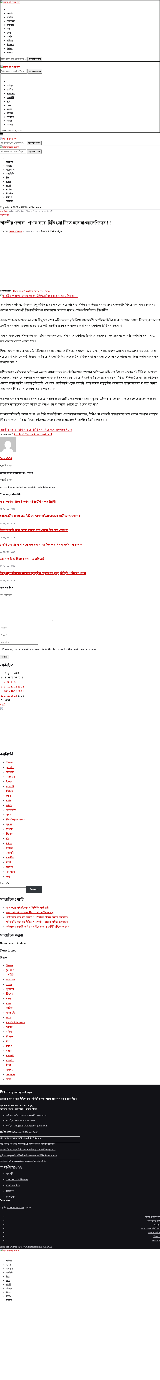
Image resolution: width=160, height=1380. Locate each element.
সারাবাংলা (11, 21)
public (10, 768)
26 (15, 696)
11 (12, 687)
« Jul (2, 705)
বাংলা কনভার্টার (154, 1232)
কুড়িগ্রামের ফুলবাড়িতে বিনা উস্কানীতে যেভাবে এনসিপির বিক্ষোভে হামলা (38, 927)
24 (8, 696)
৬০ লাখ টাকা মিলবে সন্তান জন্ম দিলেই (22, 559)
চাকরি (9, 37)
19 (15, 691)
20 (19, 691)
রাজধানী (10, 853)
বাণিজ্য (10, 41)
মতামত (10, 52)
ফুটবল (9, 824)
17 (8, 691)
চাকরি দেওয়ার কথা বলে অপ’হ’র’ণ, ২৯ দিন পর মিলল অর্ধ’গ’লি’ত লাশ (41, 545)
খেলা (9, 33)
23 (5, 696)
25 (12, 696)
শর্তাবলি (157, 1225)
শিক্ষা (8, 862)
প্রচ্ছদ (2, 211)
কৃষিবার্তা (10, 786)
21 (22, 691)
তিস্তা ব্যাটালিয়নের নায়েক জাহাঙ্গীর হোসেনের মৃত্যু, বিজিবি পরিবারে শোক (43, 573)
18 (12, 691)
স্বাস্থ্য (8, 877)
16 (5, 691)
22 (1, 696)
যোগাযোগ (156, 1240)
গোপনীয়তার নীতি (153, 1221)
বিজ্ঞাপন (156, 1236)
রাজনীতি (10, 25)
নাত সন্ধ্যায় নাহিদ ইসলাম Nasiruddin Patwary (29, 912)
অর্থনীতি (10, 772)
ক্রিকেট (9, 791)
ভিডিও (9, 48)
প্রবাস (8, 815)
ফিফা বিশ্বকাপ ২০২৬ (15, 820)
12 (15, 687)
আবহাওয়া (10, 777)
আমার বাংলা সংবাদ (15, 1208)
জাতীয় (10, 17)
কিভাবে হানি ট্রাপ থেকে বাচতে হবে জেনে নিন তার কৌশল (34, 530)
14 (22, 687)
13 (19, 687)
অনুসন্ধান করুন (35, 59)
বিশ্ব (8, 29)
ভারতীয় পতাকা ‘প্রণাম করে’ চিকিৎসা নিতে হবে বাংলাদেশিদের (36, 429)
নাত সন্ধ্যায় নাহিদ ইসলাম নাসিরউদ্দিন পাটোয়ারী (28, 502)
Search (4, 884)
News (9, 763)
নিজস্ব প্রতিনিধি (15, 231)
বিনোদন (10, 45)
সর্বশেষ (10, 13)
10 (8, 687)
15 (1, 691)
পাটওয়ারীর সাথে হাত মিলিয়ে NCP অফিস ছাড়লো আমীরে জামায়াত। (40, 516)
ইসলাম (9, 782)
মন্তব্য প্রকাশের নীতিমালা (150, 1229)
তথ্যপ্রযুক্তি (11, 810)
